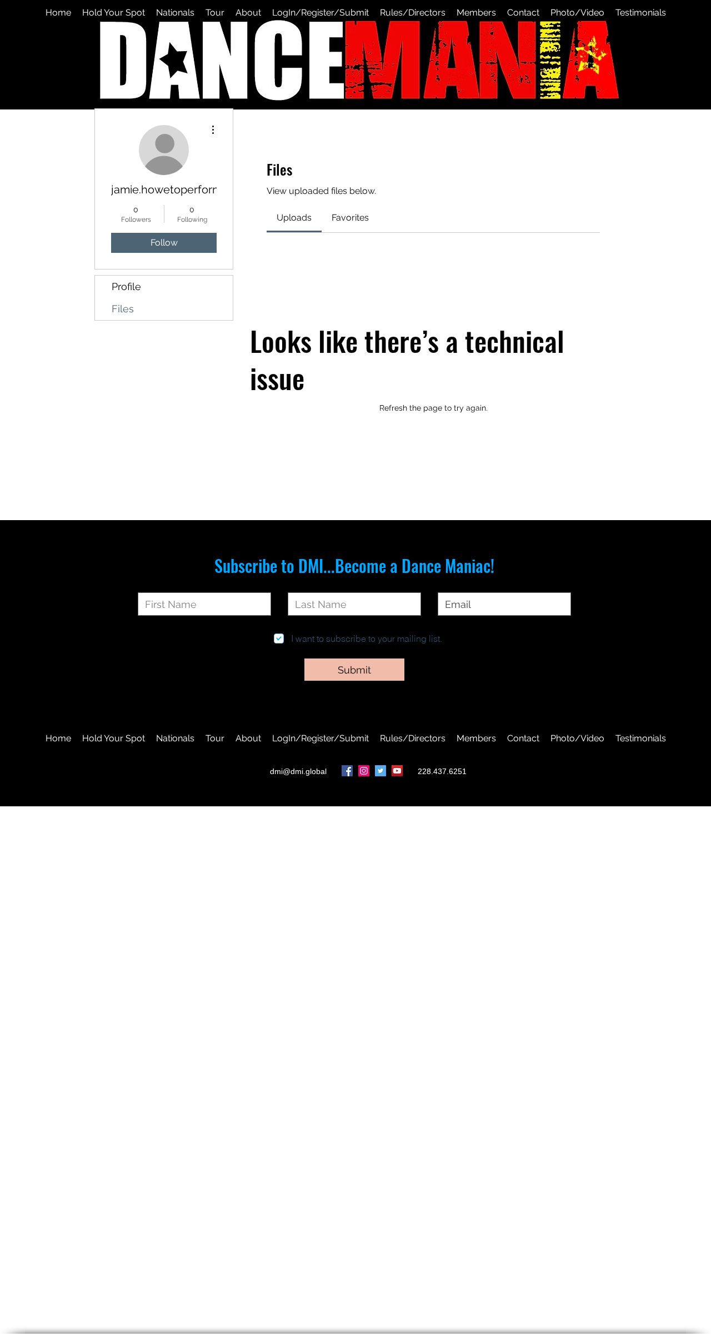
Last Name (309, 584)
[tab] (294, 217)
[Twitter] (380, 770)
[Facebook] (347, 770)
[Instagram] (363, 770)
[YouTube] (397, 770)
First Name (159, 584)
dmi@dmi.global (298, 771)
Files (123, 309)
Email (448, 584)
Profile (126, 286)
